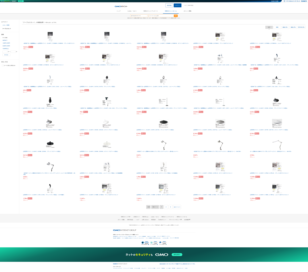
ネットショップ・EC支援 (128, 268)
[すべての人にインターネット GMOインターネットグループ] (297, 1)
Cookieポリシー (162, 219)
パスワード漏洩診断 (142, 236)
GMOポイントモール (171, 11)
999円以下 (5, 40)
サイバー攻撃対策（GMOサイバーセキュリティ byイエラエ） (133, 238)
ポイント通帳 (187, 11)
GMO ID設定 (190, 5)
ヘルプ (185, 5)
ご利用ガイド (136, 216)
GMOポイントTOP (125, 216)
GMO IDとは (145, 216)
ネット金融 (168, 268)
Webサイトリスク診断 (151, 236)
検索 (176, 15)
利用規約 (153, 219)
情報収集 (163, 268)
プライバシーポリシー (174, 219)
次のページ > (177, 207)
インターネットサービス (117, 268)
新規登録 (169, 5)
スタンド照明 (6, 25)
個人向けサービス (180, 268)
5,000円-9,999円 (6, 45)
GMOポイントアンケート (150, 11)
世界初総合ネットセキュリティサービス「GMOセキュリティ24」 (125, 236)
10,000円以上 (6, 48)
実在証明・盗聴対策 (116, 238)
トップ (118, 11)
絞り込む (6, 54)
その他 (186, 268)
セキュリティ (143, 268)
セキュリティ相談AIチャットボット (163, 236)
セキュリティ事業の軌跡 (174, 237)
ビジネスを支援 (137, 268)
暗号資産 (173, 268)
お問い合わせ (145, 219)
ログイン (177, 5)
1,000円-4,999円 (6, 43)
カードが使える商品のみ (9, 65)
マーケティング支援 (151, 268)
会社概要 (186, 219)
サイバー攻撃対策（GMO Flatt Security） (153, 238)
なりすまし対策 (165, 238)
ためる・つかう (132, 11)
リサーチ (158, 268)
